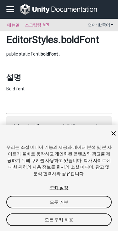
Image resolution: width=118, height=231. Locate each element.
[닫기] (113, 133)
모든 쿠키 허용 (59, 219)
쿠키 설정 (59, 187)
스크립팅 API (37, 25)
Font (35, 53)
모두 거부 (59, 202)
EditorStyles (32, 40)
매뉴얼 (13, 25)
